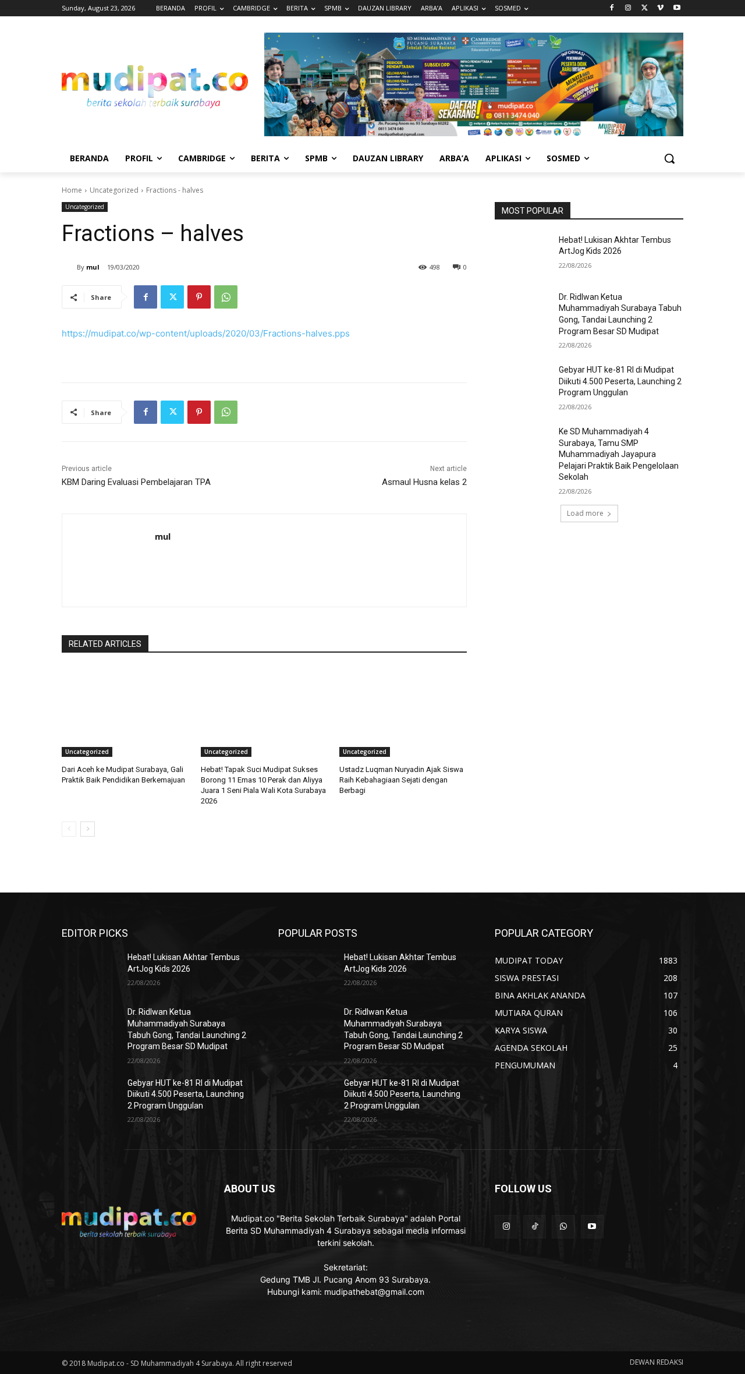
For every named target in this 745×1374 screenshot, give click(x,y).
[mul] (69, 267)
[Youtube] (676, 8)
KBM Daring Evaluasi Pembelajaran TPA (136, 482)
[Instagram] (628, 8)
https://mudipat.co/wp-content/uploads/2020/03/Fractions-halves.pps (206, 333)
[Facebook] (612, 8)
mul (93, 267)
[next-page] (87, 829)
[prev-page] (69, 829)
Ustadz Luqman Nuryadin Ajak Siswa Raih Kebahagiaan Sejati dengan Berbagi (401, 780)
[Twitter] (644, 8)
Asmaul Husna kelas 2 (424, 482)
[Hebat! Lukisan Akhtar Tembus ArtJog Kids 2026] (523, 254)
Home (72, 190)
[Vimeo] (660, 8)
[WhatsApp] (225, 297)
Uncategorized (114, 190)
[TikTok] (534, 1226)
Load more (585, 513)
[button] (669, 158)
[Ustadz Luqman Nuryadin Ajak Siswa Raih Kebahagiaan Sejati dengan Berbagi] (403, 712)
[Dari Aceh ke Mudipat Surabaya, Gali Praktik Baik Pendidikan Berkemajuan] (125, 712)
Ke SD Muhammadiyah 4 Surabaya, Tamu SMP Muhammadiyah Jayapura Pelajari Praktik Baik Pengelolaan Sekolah (619, 454)
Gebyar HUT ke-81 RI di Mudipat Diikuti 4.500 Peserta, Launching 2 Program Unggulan (620, 381)
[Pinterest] (199, 297)
